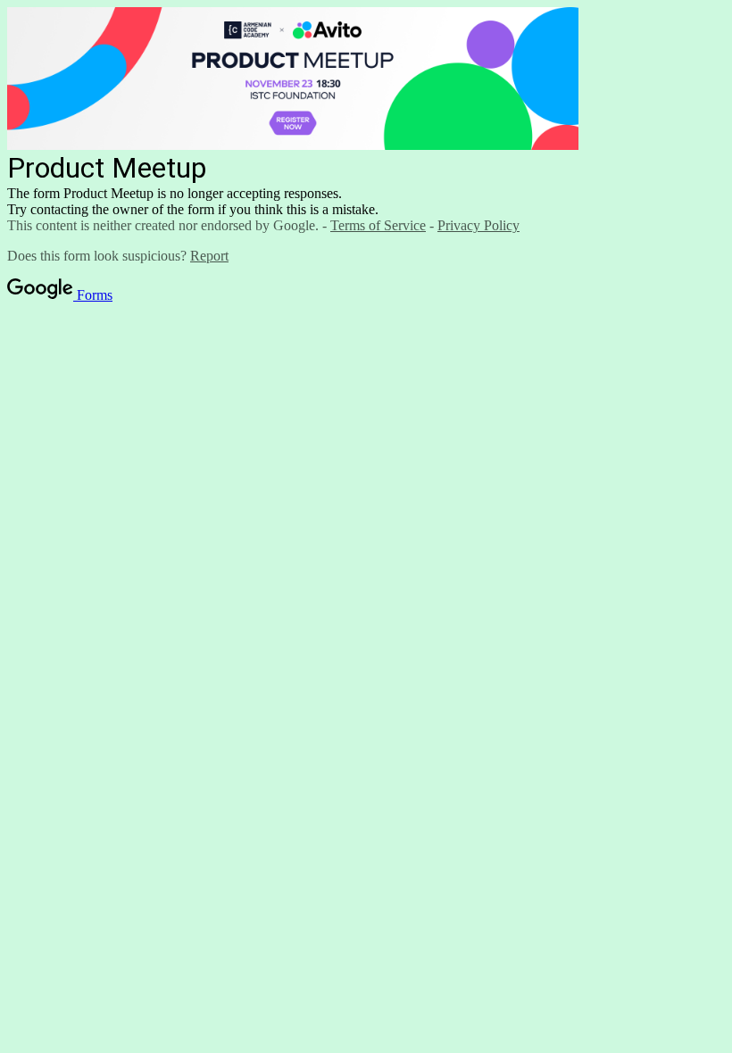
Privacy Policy (478, 225)
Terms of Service (378, 225)
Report (209, 255)
